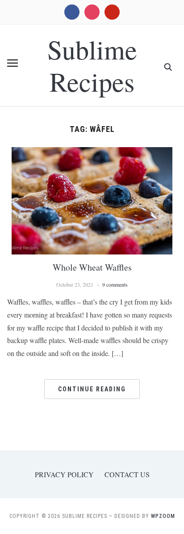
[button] (12, 63)
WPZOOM (163, 516)
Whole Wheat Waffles (92, 267)
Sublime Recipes (92, 65)
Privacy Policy (64, 474)
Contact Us (127, 474)
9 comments (115, 284)
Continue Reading (92, 389)
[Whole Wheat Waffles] (92, 152)
